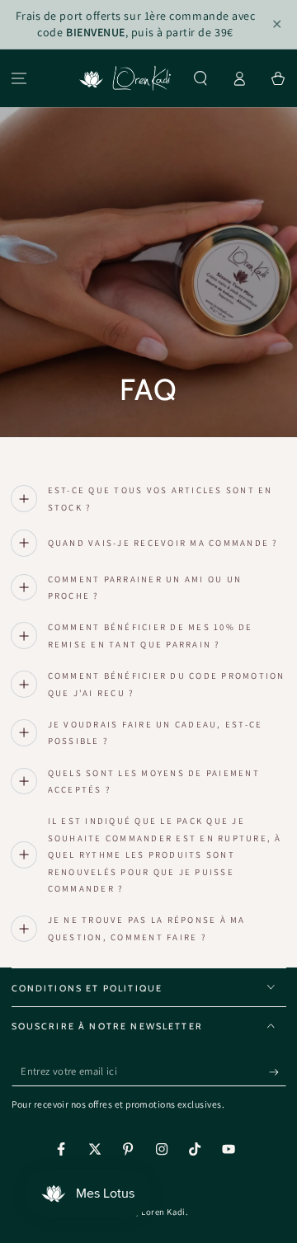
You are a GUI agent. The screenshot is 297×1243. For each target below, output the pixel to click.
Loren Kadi (163, 1211)
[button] (201, 79)
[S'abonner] (277, 1072)
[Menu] (19, 79)
